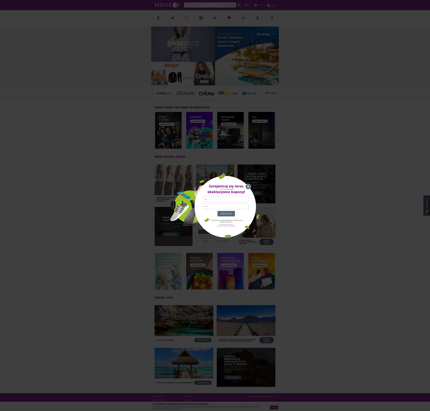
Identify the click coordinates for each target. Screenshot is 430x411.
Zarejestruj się (226, 214)
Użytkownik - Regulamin (226, 224)
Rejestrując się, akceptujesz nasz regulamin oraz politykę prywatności (227, 221)
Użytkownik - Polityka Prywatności (226, 226)
